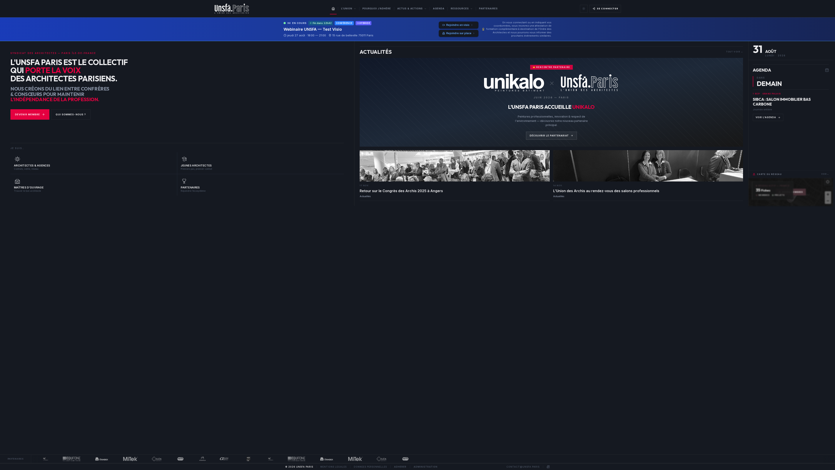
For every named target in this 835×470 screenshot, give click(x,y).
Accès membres (792, 192)
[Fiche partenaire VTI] (170, 459)
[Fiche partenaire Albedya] (192, 459)
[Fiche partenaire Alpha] (214, 459)
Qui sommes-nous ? (71, 114)
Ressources (460, 8)
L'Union (346, 8)
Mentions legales (333, 467)
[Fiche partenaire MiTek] (120, 459)
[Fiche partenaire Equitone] (61, 459)
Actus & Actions (410, 8)
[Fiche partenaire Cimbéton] (35, 459)
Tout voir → (734, 51)
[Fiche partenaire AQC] (238, 459)
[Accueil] (333, 8)
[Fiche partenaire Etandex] (91, 459)
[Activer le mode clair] (584, 9)
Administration (426, 467)
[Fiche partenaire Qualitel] (146, 459)
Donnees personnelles (370, 467)
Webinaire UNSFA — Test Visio (313, 29)
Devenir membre (27, 114)
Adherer (400, 467)
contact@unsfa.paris (522, 467)
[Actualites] (548, 466)
